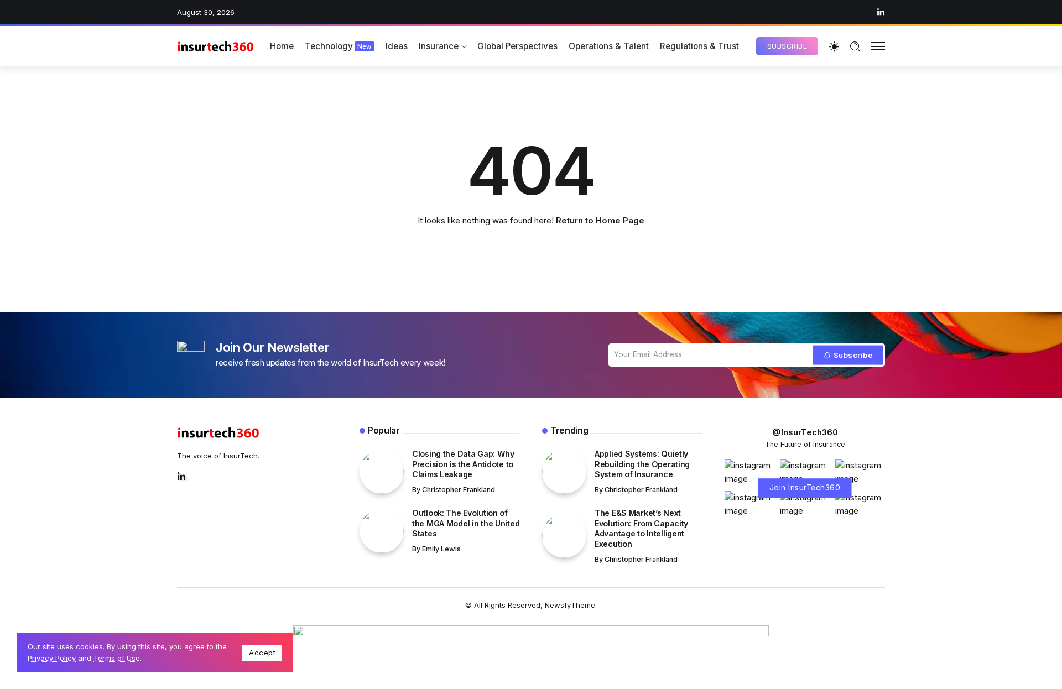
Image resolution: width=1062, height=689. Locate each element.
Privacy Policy (52, 658)
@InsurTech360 (805, 432)
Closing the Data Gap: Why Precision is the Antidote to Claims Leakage (463, 464)
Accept (262, 652)
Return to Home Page (600, 220)
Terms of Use (116, 658)
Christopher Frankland (458, 490)
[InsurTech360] (215, 46)
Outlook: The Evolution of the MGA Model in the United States (465, 523)
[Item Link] (382, 472)
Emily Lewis (441, 549)
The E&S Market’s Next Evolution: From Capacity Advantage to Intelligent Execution (641, 528)
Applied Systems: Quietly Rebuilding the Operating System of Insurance (642, 464)
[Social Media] (881, 12)
